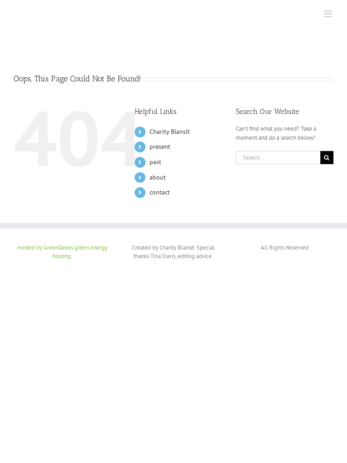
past (155, 162)
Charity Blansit (170, 132)
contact (160, 192)
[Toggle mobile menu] (328, 14)
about (158, 177)
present (160, 146)
